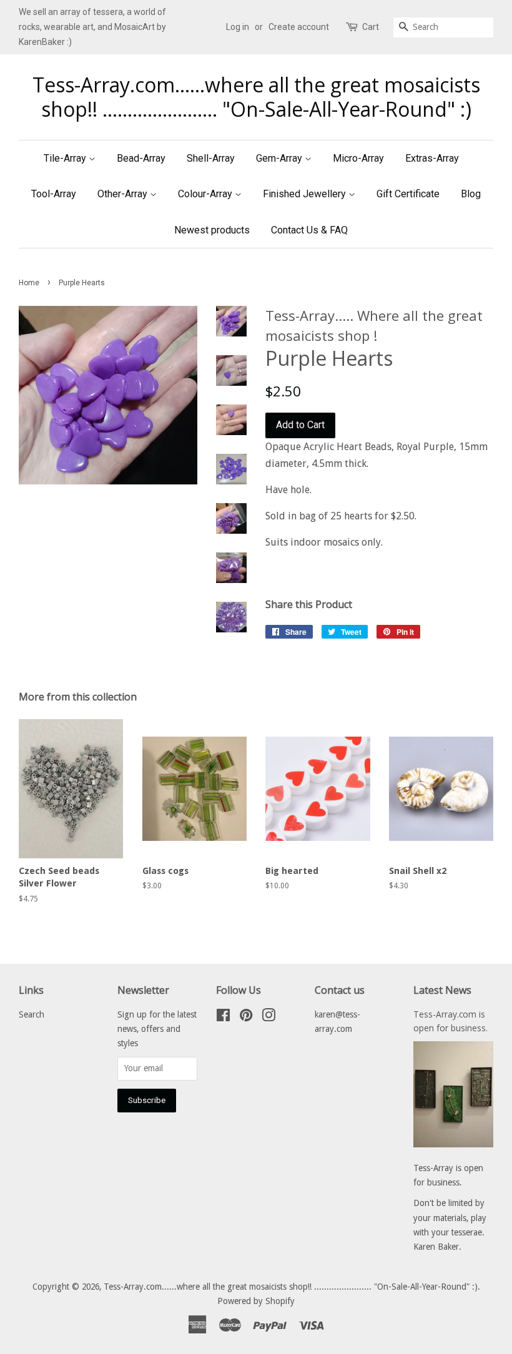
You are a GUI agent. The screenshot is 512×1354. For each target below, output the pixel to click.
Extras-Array (432, 158)
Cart (370, 27)
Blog (471, 194)
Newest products (212, 230)
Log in (237, 27)
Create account (298, 27)
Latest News (442, 990)
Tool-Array (53, 194)
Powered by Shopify (256, 1301)
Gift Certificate (408, 194)
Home (29, 282)
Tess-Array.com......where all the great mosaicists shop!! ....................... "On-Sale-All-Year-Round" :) (256, 97)
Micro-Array (358, 158)
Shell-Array (211, 158)
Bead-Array (141, 158)
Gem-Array (280, 158)
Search (31, 1014)
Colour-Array (206, 194)
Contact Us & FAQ (309, 230)
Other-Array (123, 194)
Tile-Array (66, 158)
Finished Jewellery (305, 194)
